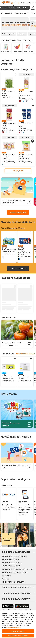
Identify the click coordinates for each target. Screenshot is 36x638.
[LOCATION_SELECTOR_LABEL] (13, 2)
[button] (18, 552)
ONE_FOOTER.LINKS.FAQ (10, 559)
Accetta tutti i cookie (18, 631)
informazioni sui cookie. (13, 627)
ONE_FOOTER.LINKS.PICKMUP (12, 563)
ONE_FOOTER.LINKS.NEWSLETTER (14, 582)
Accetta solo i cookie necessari (18, 635)
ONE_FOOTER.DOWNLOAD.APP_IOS (8, 606)
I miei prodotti (10, 34)
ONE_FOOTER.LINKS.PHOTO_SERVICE (15, 572)
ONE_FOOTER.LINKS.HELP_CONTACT (14, 556)
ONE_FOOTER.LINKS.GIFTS (11, 566)
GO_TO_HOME (5, 2)
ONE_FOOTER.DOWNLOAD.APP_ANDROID (22, 606)
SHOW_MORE (18, 170)
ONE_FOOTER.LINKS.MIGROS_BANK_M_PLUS (17, 569)
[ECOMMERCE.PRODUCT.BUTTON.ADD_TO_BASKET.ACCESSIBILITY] (16, 74)
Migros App (5, 579)
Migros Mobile (6, 576)
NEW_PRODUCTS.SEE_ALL (25, 354)
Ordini (24, 34)
